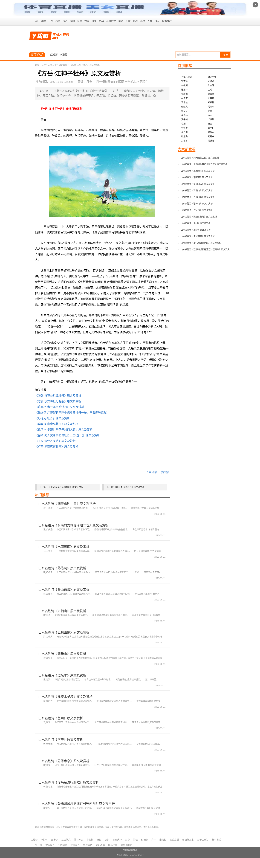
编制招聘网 (126, 844)
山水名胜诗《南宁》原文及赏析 (60, 739)
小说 (142, 21)
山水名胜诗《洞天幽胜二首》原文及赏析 (67, 504)
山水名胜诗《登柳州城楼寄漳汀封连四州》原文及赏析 (76, 804)
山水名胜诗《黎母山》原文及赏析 (62, 654)
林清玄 (184, 98)
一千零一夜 (36, 844)
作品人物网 (152, 472)
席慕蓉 (211, 94)
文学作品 (37, 55)
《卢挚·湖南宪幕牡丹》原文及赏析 (56, 446)
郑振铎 (211, 102)
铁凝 (183, 124)
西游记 (54, 839)
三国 (50, 21)
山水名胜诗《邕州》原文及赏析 (60, 718)
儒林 (72, 21)
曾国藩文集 (188, 839)
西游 (57, 21)
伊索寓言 (50, 844)
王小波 (184, 102)
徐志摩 (184, 81)
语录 (94, 21)
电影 (120, 21)
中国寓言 (62, 844)
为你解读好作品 (130, 850)
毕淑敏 (211, 119)
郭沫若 (211, 81)
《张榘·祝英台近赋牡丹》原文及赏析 (58, 395)
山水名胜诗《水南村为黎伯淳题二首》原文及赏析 (73, 525)
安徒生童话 (203, 839)
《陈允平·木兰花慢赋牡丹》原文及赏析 (59, 406)
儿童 (128, 21)
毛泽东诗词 (186, 77)
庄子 (153, 839)
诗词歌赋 (63, 65)
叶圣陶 (184, 136)
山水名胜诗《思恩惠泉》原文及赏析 (63, 761)
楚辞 (127, 839)
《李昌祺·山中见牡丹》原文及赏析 (56, 423)
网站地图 (112, 844)
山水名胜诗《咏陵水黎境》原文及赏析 (65, 697)
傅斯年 (211, 107)
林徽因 (184, 85)
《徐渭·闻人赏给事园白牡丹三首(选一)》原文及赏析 (67, 435)
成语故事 (100, 844)
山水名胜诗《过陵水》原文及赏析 (62, 675)
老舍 (210, 111)
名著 (135, 21)
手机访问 (165, 472)
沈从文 (184, 111)
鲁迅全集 (212, 77)
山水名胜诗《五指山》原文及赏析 (62, 611)
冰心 (210, 115)
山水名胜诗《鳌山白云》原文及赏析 (63, 589)
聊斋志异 (117, 839)
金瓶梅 (89, 839)
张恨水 (211, 132)
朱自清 (211, 85)
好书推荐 (167, 21)
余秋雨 (184, 94)
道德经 (144, 839)
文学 (44, 65)
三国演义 (66, 839)
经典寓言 (75, 844)
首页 (36, 21)
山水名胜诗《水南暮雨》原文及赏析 (63, 547)
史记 (107, 839)
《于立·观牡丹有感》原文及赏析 (55, 440)
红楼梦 (54, 54)
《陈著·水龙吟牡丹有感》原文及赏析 (58, 401)
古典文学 (52, 65)
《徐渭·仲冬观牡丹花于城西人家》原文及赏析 (64, 429)
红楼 (43, 21)
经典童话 (87, 844)
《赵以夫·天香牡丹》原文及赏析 (130, 487)
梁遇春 (211, 141)
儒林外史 (78, 839)
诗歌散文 (111, 21)
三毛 (210, 90)
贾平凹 (184, 119)
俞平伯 (211, 128)
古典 (101, 21)
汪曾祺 (211, 98)
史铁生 (184, 128)
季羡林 (184, 115)
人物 (149, 21)
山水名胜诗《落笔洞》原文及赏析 (62, 568)
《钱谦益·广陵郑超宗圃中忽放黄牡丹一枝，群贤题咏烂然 (71, 412)
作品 (157, 21)
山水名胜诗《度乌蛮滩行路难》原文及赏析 (68, 782)
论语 (135, 839)
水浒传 (63, 54)
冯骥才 (184, 141)
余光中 (184, 132)
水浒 (65, 21)
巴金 (210, 124)
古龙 (86, 21)
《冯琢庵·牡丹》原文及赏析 (52, 418)
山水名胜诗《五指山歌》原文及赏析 (63, 632)
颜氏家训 (174, 839)
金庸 (79, 21)
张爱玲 (184, 90)
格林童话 (216, 839)
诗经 (99, 839)
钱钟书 (211, 136)
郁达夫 (184, 107)
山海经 (162, 839)
